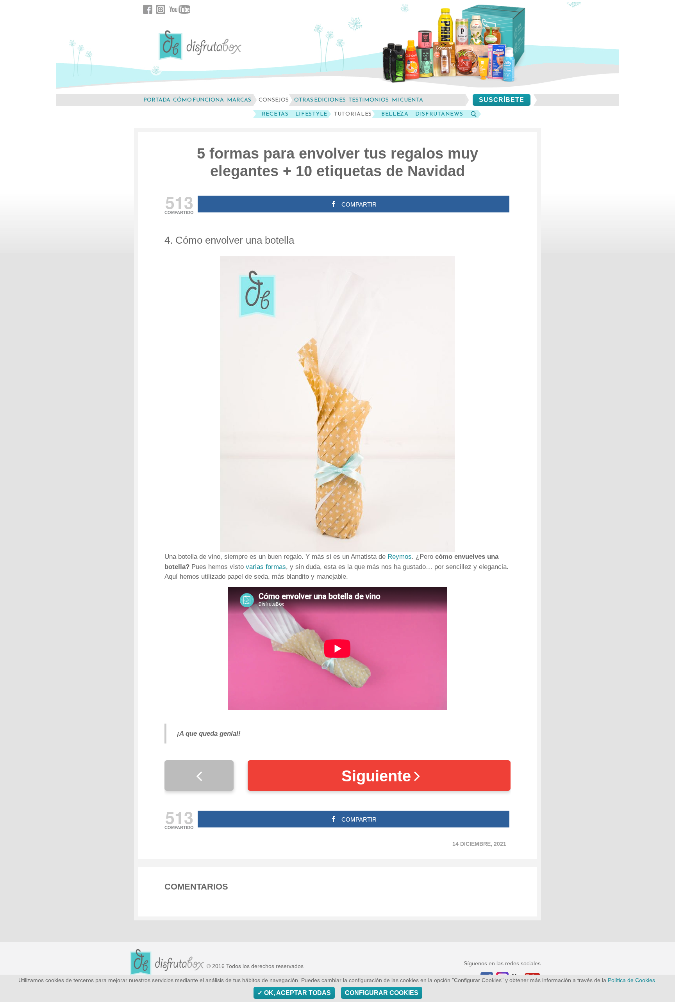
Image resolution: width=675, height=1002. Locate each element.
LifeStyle (311, 114)
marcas (239, 100)
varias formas (265, 567)
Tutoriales (353, 114)
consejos (274, 100)
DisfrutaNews (439, 114)
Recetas (275, 114)
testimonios (368, 100)
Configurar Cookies (381, 993)
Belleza (395, 114)
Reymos (400, 556)
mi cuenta (407, 100)
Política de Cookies (631, 980)
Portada (156, 100)
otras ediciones (320, 100)
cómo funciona (198, 100)
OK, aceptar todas (296, 993)
